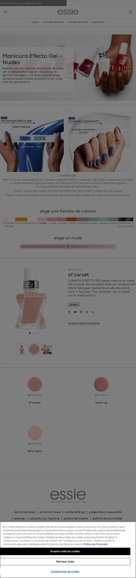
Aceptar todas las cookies (65, 551)
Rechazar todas (65, 561)
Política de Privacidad (95, 544)
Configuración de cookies (65, 571)
